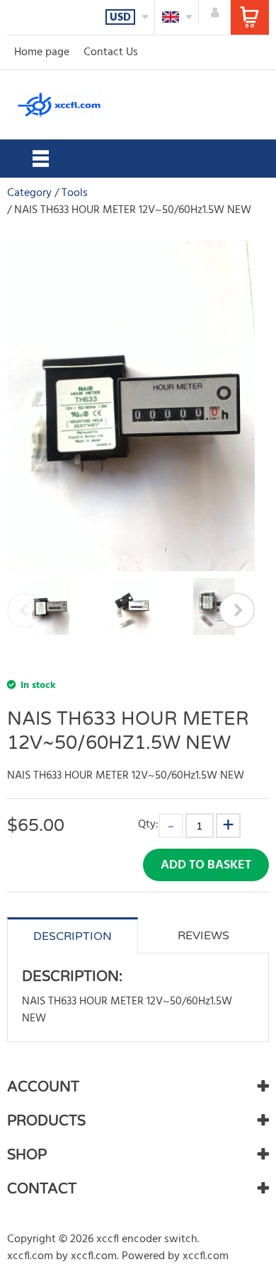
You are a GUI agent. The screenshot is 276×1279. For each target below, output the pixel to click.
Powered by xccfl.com (175, 1256)
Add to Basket (206, 865)
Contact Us (111, 52)
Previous (24, 610)
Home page (41, 52)
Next (237, 610)
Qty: (148, 824)
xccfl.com (30, 1256)
